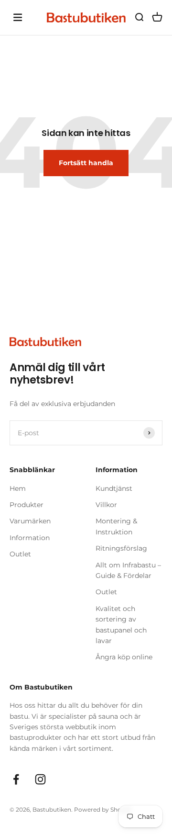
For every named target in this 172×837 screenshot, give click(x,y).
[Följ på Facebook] (16, 779)
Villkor (106, 504)
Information (30, 537)
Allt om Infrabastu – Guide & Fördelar (128, 570)
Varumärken (30, 521)
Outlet (20, 554)
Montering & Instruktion (116, 526)
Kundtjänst (114, 488)
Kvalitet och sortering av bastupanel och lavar (121, 624)
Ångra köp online (124, 657)
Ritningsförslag (121, 548)
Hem (18, 488)
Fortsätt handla (86, 162)
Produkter (26, 504)
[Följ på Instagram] (40, 779)
